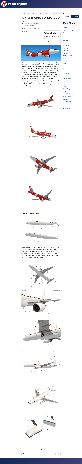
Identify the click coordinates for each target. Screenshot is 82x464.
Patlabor (65, 53)
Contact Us (66, 99)
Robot (65, 61)
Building (65, 63)
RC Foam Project (68, 96)
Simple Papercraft (68, 30)
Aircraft (65, 40)
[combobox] (67, 16)
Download (47, 39)
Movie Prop (66, 89)
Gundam (65, 43)
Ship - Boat (66, 81)
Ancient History (68, 71)
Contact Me (66, 108)
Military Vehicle (67, 55)
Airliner (32, 25)
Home (65, 27)
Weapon (65, 66)
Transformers (67, 48)
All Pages (46, 41)
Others (65, 91)
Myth (64, 76)
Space (65, 68)
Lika (64, 86)
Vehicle (65, 58)
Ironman (65, 50)
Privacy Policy (67, 101)
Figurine (65, 84)
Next (40, 450)
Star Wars (66, 45)
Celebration (66, 73)
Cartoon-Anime (68, 33)
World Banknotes (68, 94)
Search (65, 14)
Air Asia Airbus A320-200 (51, 36)
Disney (65, 35)
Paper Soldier (67, 78)
